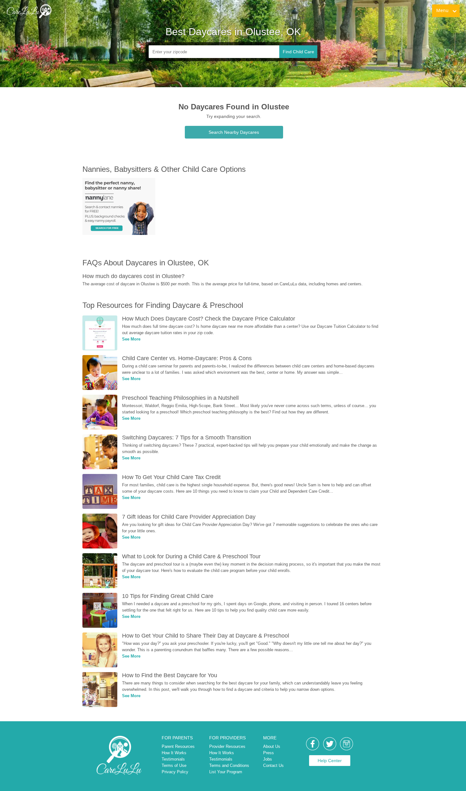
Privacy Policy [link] (175, 771)
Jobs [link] (267, 759)
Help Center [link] (330, 760)
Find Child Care (298, 51)
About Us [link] (271, 746)
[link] (29, 11)
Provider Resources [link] (227, 746)
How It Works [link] (174, 752)
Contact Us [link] (273, 765)
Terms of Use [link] (174, 765)
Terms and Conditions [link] (229, 765)
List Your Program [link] (225, 771)
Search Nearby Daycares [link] (234, 132)
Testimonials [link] (173, 759)
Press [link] (268, 752)
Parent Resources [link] (178, 746)
